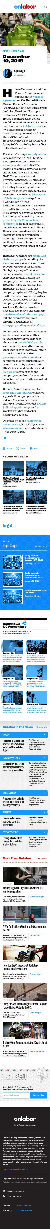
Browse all (40, 546)
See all (24, 633)
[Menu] (4, 7)
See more (41, 858)
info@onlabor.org (24, 1205)
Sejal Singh (19, 71)
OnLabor (25, 6)
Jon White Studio (24, 1210)
